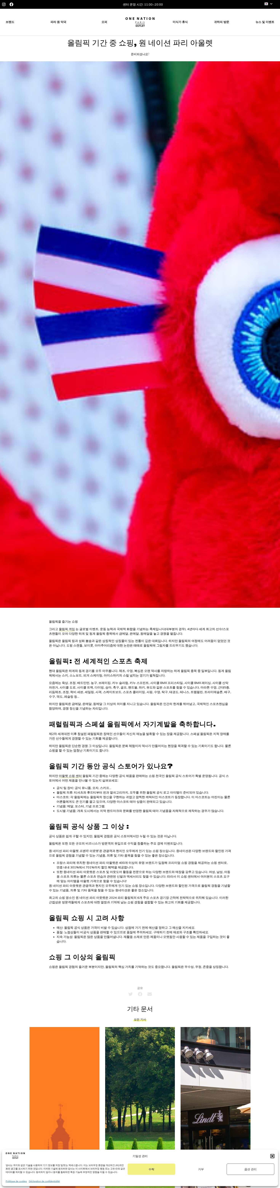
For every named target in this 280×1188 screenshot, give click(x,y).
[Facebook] (11, 4)
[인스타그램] (4, 4)
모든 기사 (140, 1019)
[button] (272, 1156)
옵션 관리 (250, 1169)
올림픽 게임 (67, 629)
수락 (151, 1169)
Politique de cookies (16, 1181)
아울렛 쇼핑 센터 (70, 776)
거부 (201, 1169)
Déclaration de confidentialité (44, 1181)
